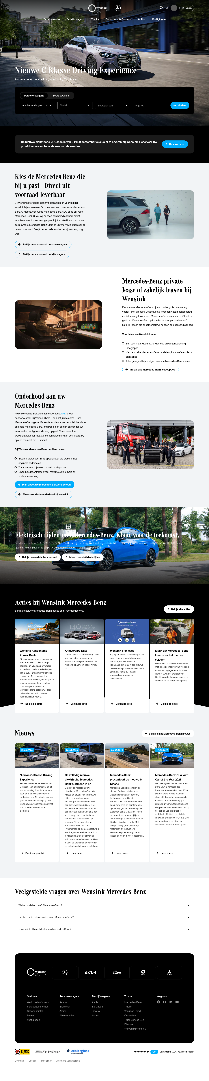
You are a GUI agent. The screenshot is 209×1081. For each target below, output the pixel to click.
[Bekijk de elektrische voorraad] (104, 545)
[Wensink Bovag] (22, 1051)
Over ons (19, 1060)
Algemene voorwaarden (68, 1060)
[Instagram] (165, 1002)
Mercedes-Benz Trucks (133, 1004)
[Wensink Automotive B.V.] (99, 8)
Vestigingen (33, 1019)
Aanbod (64, 1002)
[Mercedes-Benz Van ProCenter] (47, 1051)
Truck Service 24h (134, 1019)
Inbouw (96, 1010)
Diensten (129, 1024)
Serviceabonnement (38, 1006)
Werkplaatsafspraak (38, 1002)
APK (63, 413)
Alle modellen (67, 1015)
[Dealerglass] (78, 1051)
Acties (63, 1010)
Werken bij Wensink (135, 1028)
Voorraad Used (132, 1010)
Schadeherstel (35, 1010)
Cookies (32, 1060)
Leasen (31, 1015)
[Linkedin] (171, 1002)
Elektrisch (65, 1006)
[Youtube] (177, 1002)
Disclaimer (46, 1060)
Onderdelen (130, 1015)
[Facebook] (158, 1002)
